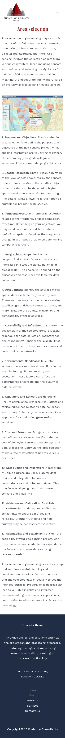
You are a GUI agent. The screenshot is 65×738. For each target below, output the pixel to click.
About (32, 695)
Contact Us (32, 711)
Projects (32, 700)
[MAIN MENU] (58, 12)
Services (32, 705)
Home (33, 690)
